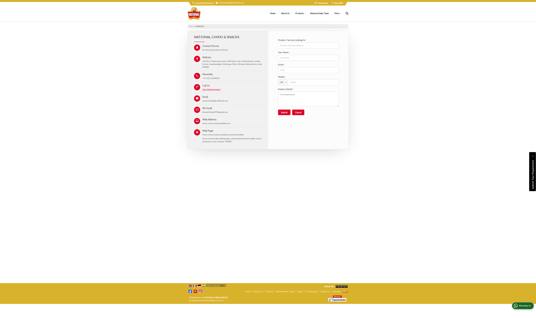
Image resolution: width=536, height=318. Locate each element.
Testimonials (311, 291)
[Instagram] (200, 291)
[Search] (346, 13)
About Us (285, 13)
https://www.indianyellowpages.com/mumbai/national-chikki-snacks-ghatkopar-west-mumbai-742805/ (232, 140)
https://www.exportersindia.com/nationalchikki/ (223, 134)
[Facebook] (190, 291)
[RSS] (344, 291)
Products (299, 13)
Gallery (300, 291)
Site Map (337, 291)
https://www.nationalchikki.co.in (216, 123)
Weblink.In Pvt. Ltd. (216, 300)
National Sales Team (319, 13)
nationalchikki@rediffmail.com (231, 3)
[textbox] (308, 46)
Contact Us (325, 291)
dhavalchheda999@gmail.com (215, 112)
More (337, 13)
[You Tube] (195, 291)
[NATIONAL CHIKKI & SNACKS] (194, 13)
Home (272, 13)
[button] (205, 3)
